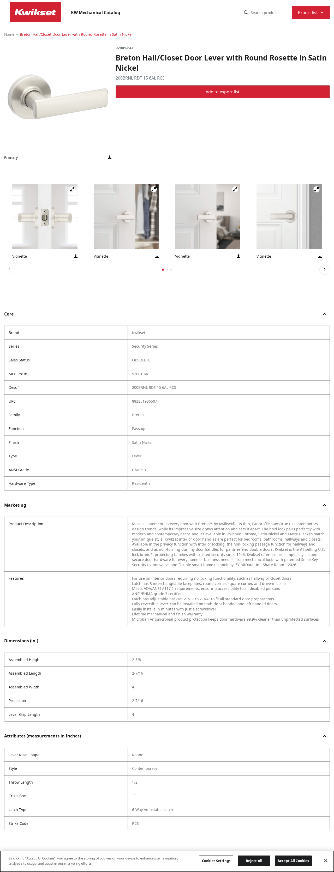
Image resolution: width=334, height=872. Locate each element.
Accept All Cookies (293, 860)
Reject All (254, 860)
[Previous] (9, 269)
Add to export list (223, 92)
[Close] (325, 860)
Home (9, 34)
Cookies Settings (216, 860)
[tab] (163, 270)
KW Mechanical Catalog (95, 12)
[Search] (246, 12)
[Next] (324, 269)
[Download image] (109, 157)
